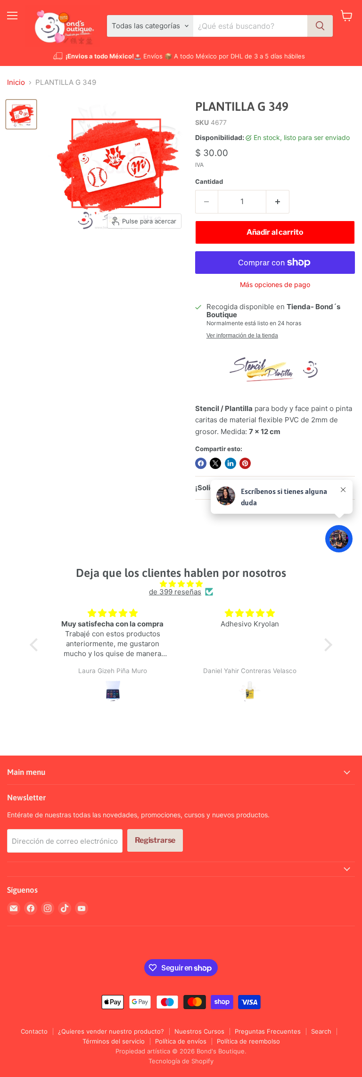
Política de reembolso (248, 1041)
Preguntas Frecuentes (268, 1031)
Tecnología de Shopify (181, 1061)
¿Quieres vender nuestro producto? (111, 1031)
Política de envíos (180, 1041)
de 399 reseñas (175, 592)
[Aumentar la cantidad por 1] (277, 202)
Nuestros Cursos (199, 1031)
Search (321, 1031)
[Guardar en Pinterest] (245, 463)
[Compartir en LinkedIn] (230, 463)
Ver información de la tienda (242, 335)
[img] (180, 584)
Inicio (16, 82)
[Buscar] (320, 26)
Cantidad (209, 181)
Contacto (34, 1031)
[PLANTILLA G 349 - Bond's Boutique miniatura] (21, 114)
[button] (36, 644)
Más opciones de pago (275, 284)
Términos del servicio (113, 1041)
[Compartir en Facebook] (200, 463)
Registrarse (155, 840)
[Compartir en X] (215, 463)
